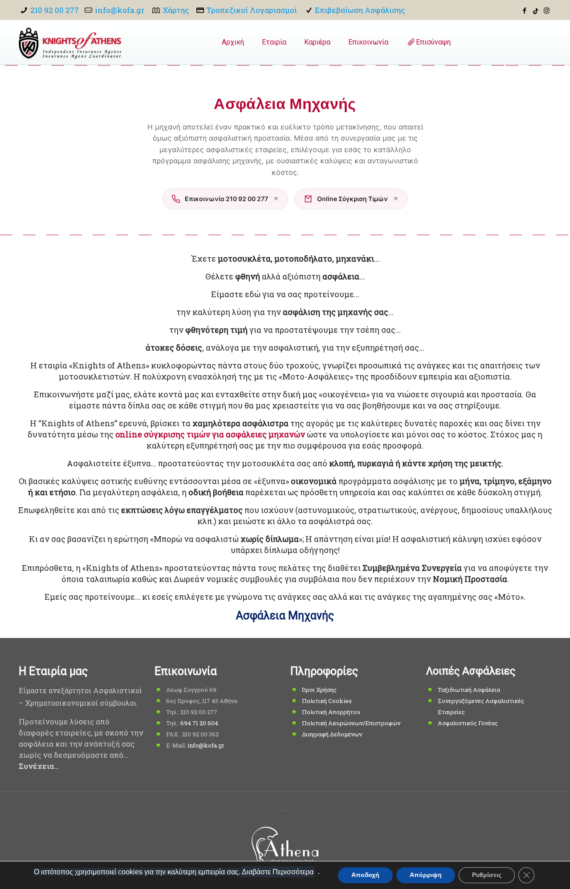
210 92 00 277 (54, 10)
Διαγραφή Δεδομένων (332, 734)
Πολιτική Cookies (327, 701)
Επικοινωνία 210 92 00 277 (226, 198)
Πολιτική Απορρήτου (331, 712)
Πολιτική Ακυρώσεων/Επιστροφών (351, 723)
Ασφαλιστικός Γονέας (468, 723)
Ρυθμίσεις (486, 875)
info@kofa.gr (120, 10)
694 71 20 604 (199, 723)
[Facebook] (524, 10)
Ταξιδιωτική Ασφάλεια (469, 690)
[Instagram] (546, 10)
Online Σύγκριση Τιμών (352, 198)
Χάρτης (176, 10)
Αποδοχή (365, 875)
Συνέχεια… (39, 766)
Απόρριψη (426, 875)
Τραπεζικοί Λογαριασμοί (251, 10)
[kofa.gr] (70, 42)
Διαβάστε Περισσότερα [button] (278, 872)
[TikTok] (535, 10)
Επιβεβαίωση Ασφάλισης (360, 10)
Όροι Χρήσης (319, 690)
